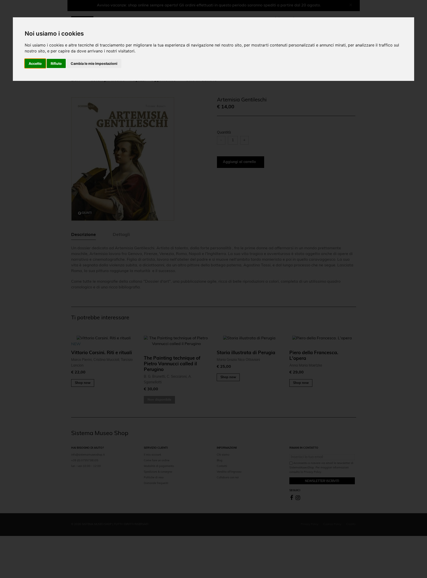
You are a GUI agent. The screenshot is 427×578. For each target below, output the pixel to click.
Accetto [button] (35, 63)
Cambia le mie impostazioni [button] (94, 63)
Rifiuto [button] (56, 63)
